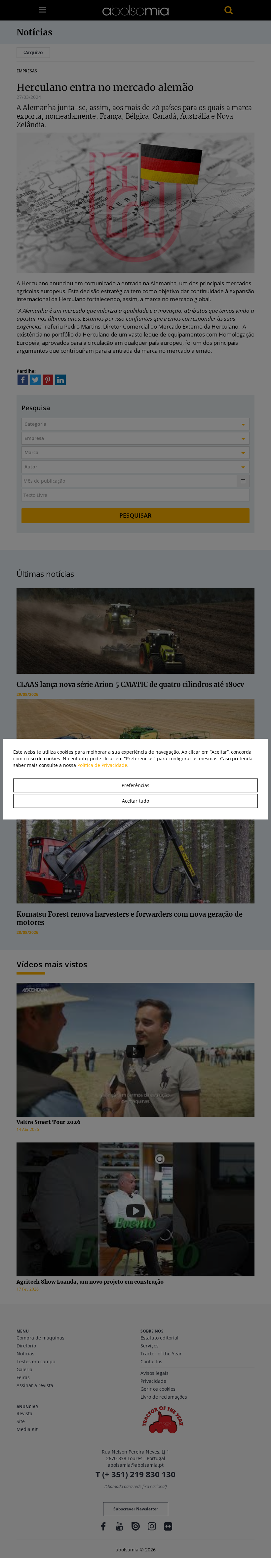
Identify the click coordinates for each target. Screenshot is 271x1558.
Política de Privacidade (102, 765)
